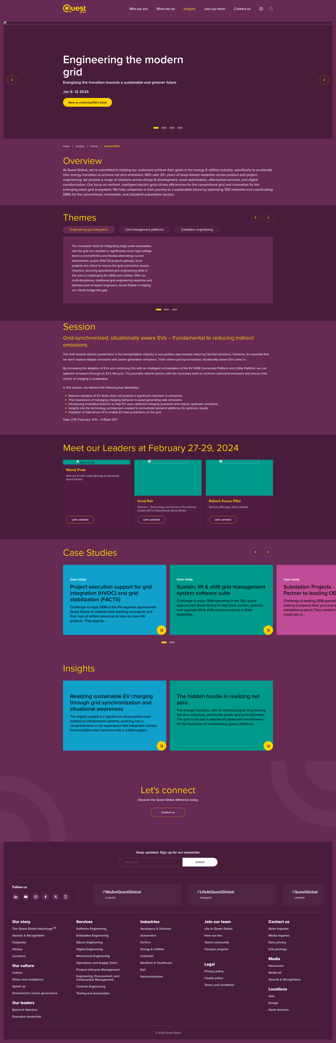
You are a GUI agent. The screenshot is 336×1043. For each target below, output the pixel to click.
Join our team (214, 8)
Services (84, 921)
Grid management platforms (144, 229)
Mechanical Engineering (93, 956)
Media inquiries (279, 935)
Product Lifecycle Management (98, 969)
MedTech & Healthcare (156, 963)
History (17, 949)
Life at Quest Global (218, 928)
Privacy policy (213, 971)
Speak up (18, 986)
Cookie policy (213, 978)
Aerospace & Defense (156, 928)
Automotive (148, 935)
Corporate (19, 942)
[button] (156, 128)
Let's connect (80, 520)
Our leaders (23, 1002)
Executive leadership (26, 1016)
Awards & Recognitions (28, 935)
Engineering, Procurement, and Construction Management (97, 977)
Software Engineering (91, 928)
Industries (150, 921)
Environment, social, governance (34, 993)
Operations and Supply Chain (96, 963)
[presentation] (11, 80)
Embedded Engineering (92, 935)
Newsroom (276, 966)
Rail (142, 969)
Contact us (168, 812)
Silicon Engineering (89, 942)
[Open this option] (261, 12)
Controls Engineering (90, 986)
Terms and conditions (219, 985)
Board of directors (24, 1009)
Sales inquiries (278, 928)
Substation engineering (197, 229)
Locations (19, 956)
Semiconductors (151, 976)
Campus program (216, 949)
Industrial (146, 956)
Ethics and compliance (28, 979)
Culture (17, 972)
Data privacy (277, 942)
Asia (271, 996)
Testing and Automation (93, 993)
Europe (273, 1003)
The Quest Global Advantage (34, 928)
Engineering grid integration (89, 229)
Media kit (274, 972)
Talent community (216, 942)
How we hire (213, 935)
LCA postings (277, 949)
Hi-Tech (145, 942)
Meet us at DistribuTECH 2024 (87, 102)
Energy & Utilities (152, 949)
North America (278, 1009)
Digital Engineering (89, 949)
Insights (189, 8)
